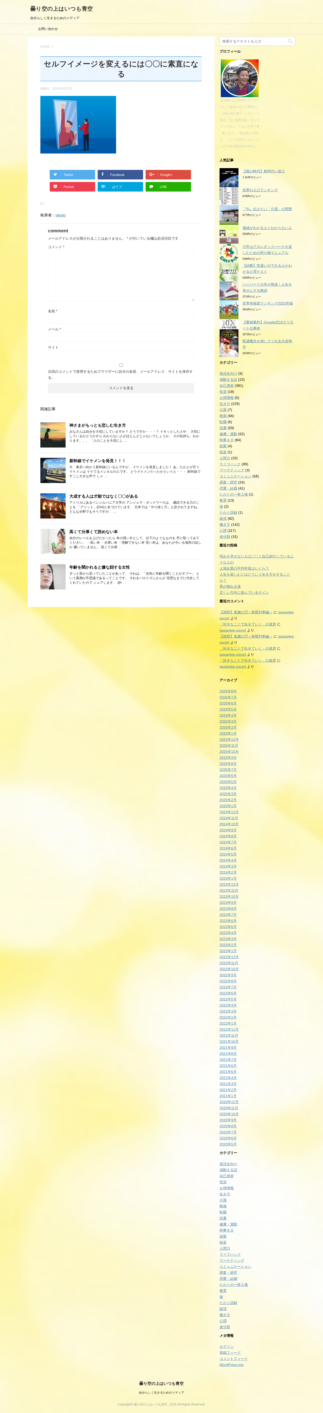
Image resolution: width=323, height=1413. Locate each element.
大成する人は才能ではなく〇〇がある (103, 496)
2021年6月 (228, 1066)
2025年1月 (228, 806)
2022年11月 (229, 963)
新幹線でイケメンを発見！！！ (97, 461)
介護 (223, 410)
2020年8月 (228, 1126)
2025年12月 (229, 739)
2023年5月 (228, 927)
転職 (223, 422)
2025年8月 (228, 764)
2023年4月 (228, 933)
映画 (223, 416)
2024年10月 (229, 824)
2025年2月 (228, 800)
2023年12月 (229, 884)
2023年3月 (228, 939)
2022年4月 (228, 1005)
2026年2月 (228, 727)
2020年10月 (229, 1114)
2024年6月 (228, 848)
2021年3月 (228, 1084)
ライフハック (230, 464)
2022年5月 (228, 999)
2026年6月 (228, 703)
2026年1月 (228, 733)
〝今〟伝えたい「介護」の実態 (267, 209)
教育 (223, 500)
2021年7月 (228, 1060)
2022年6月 (228, 993)
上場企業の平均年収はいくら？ (244, 568)
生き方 (225, 404)
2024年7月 (228, 842)
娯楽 (223, 452)
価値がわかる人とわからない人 (267, 228)
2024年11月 (229, 818)
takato (61, 215)
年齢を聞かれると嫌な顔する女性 (99, 567)
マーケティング (232, 470)
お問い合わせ (48, 29)
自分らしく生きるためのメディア (161, 1392)
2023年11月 (229, 890)
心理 (223, 531)
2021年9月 (228, 1048)
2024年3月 (228, 866)
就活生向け (228, 373)
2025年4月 (228, 788)
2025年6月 (228, 776)
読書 (223, 428)
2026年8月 (228, 691)
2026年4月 (228, 715)
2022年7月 (228, 987)
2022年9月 (228, 975)
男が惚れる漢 (230, 586)
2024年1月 (228, 878)
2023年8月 (228, 909)
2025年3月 (228, 794)
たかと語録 (228, 512)
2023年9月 (228, 903)
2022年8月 (228, 981)
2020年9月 (228, 1120)
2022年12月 (229, 957)
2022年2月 (228, 1017)
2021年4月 (228, 1078)
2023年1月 (228, 951)
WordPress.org (232, 1365)
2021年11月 (229, 1035)
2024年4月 (228, 860)
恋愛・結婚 (228, 488)
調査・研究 (228, 482)
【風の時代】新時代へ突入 (264, 171)
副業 (223, 446)
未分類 (225, 537)
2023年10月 (229, 897)
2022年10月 (229, 969)
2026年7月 (228, 697)
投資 (223, 392)
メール (54, 329)
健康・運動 (228, 434)
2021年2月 (228, 1090)
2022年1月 (228, 1023)
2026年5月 (228, 709)
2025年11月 (229, 745)
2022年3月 (228, 1011)
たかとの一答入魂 (234, 494)
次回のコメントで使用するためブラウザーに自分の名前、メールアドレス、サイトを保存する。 (120, 374)
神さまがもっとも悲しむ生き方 (97, 425)
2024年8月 (228, 836)
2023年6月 (228, 921)
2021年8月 (228, 1054)
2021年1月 (228, 1096)
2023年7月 (228, 915)
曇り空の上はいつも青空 (61, 9)
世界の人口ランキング (260, 190)
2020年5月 (228, 1144)
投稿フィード (230, 1353)
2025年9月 (228, 758)
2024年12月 (229, 812)
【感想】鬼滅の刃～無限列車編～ (246, 612)
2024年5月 (228, 854)
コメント (56, 247)
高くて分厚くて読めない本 (93, 532)
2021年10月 (229, 1041)
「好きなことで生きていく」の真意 (248, 624)
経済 (223, 518)
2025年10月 (229, 752)
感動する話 (228, 380)
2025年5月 (228, 782)
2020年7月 (228, 1132)
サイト (53, 347)
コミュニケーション (235, 476)
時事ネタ (227, 440)
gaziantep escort (233, 630)
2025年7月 (228, 770)
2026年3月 (228, 721)
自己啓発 (227, 386)
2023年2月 (228, 945)
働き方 (225, 525)
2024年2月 (228, 872)
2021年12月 (229, 1029)
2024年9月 (228, 830)
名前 (52, 311)
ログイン (227, 1347)
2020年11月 (229, 1108)
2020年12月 (229, 1102)
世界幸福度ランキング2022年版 (268, 303)
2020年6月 (228, 1138)
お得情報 (227, 398)
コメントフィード (234, 1359)
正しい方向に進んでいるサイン (244, 592)
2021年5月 (228, 1072)
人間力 (225, 458)
